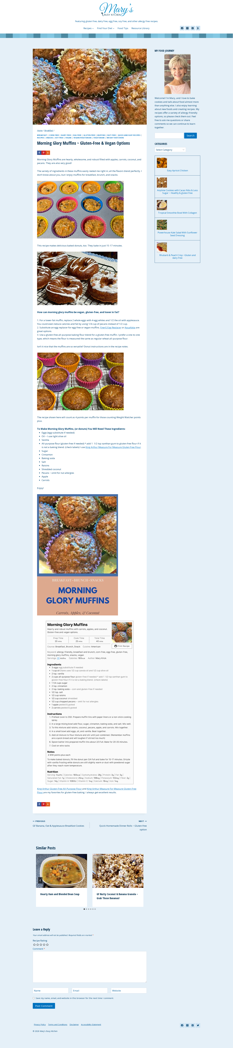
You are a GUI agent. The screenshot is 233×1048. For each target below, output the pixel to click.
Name (37, 990)
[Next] (139, 880)
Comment (39, 948)
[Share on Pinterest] (43, 153)
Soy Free (59, 138)
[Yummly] (198, 28)
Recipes (40, 138)
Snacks (49, 138)
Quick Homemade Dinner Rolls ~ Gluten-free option (123, 825)
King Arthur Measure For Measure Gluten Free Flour (113, 447)
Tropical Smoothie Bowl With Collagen (177, 212)
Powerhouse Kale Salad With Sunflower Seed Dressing (177, 234)
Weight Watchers (115, 138)
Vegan (68, 138)
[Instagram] (187, 28)
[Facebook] (182, 28)
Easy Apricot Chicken (177, 170)
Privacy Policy (40, 1024)
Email (76, 990)
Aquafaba (130, 327)
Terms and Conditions (57, 1024)
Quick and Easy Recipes (129, 135)
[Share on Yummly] (48, 153)
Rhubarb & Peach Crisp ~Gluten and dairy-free (177, 256)
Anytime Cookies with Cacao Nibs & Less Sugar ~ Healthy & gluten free (177, 192)
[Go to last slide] (40, 880)
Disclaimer (74, 1024)
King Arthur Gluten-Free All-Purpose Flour (59, 788)
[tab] (84, 909)
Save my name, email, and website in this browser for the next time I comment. (75, 998)
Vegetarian (99, 138)
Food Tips (123, 28)
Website (116, 990)
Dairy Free (66, 135)
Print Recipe (123, 646)
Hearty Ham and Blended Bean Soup (59, 894)
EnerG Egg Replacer (110, 327)
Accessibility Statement (91, 1024)
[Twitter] (198, 1025)
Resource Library (140, 28)
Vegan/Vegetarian (82, 138)
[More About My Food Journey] (177, 74)
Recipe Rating (40, 940)
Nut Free (111, 135)
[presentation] (61, 871)
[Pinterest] (192, 28)
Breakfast (42, 135)
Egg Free (77, 135)
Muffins (101, 135)
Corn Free (54, 135)
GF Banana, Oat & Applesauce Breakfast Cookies (58, 823)
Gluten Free (89, 135)
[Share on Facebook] (39, 153)
